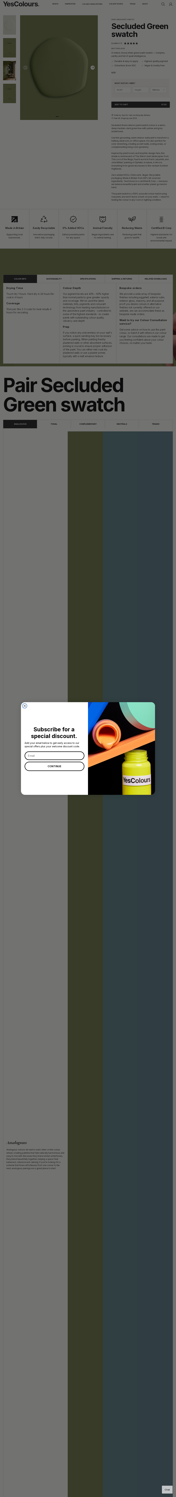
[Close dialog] (24, 706)
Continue (54, 766)
